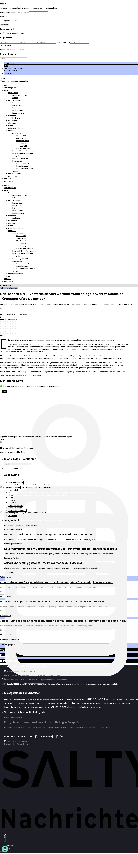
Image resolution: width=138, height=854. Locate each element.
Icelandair (36, 703)
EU (59, 699)
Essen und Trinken (15, 128)
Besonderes (17, 161)
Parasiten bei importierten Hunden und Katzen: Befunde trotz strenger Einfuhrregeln (52, 601)
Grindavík (126, 699)
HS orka (10, 703)
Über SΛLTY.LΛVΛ (8, 845)
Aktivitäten (12, 123)
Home (6, 85)
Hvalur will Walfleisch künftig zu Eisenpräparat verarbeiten (32, 520)
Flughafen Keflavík (78, 700)
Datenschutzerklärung (10, 847)
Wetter (15, 171)
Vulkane (7, 178)
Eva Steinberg (5, 616)
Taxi (36, 707)
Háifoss (21, 703)
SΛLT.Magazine (10, 88)
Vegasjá (23, 146)
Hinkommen (13, 93)
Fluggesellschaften (19, 95)
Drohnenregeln (44, 699)
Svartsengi (30, 707)
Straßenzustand (22, 141)
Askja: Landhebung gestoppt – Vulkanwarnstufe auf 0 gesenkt (34, 495)
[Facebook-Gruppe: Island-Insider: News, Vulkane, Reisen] (5, 840)
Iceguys (30, 703)
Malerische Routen (15, 173)
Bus (13, 108)
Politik (10, 497)
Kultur (10, 125)
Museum (84, 703)
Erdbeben (55, 699)
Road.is (23, 143)
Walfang (5, 649)
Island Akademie (22, 163)
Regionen (12, 115)
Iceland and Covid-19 (24, 148)
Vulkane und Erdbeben (13, 68)
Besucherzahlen (22, 166)
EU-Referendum (66, 700)
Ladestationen (18, 113)
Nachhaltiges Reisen (20, 158)
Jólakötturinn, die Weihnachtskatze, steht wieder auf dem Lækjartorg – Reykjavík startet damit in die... (63, 620)
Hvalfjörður (15, 703)
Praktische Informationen (22, 153)
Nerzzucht (89, 703)
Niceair (95, 703)
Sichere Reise (17, 133)
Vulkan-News (58, 706)
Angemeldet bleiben (10, 20)
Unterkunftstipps (15, 508)
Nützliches (12, 131)
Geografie (16, 156)
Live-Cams (8, 181)
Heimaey (132, 699)
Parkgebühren (118, 703)
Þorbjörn (104, 707)
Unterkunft (12, 120)
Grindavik (120, 700)
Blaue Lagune (8, 660)
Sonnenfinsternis (11, 707)
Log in (2, 285)
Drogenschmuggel (34, 699)
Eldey (50, 699)
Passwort (4, 16)
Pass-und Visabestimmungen (24, 151)
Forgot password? (7, 29)
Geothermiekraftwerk (110, 699)
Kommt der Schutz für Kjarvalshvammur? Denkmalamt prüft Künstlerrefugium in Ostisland (56, 582)
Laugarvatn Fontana (49, 703)
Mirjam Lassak (5, 314)
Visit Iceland (21, 136)
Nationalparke (14, 176)
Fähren (15, 98)
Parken (4, 655)
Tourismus (8, 73)
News (6, 66)
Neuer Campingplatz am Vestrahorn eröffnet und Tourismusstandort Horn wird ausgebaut (49, 492)
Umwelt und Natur (11, 71)
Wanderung (85, 707)
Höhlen (25, 703)
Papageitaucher (102, 703)
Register (23, 33)
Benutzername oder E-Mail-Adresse (14, 12)
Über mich (7, 844)
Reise (6, 90)
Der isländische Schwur (25, 168)
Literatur (70, 703)
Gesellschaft (13, 490)
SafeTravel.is (21, 138)
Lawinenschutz (60, 703)
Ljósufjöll (78, 703)
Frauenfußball (95, 699)
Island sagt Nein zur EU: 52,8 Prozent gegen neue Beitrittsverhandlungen (54, 398)
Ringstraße (126, 703)
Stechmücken (22, 707)
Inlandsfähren (17, 110)
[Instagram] (5, 835)
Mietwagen (16, 105)
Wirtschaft (12, 515)
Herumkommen (14, 100)
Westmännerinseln (96, 707)
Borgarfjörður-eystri (21, 699)
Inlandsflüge (17, 103)
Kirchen (42, 703)
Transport (40, 707)
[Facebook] (5, 837)
